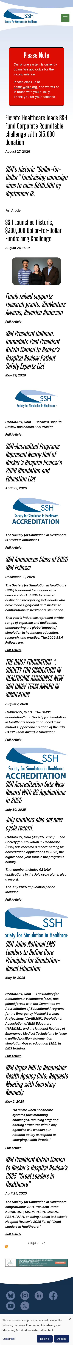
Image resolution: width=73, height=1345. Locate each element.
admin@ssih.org (25, 87)
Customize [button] (8, 1338)
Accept (61, 1338)
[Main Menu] (65, 18)
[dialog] (36, 1330)
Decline (44, 1338)
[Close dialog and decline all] (70, 1318)
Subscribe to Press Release (6, 1246)
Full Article (13, 210)
